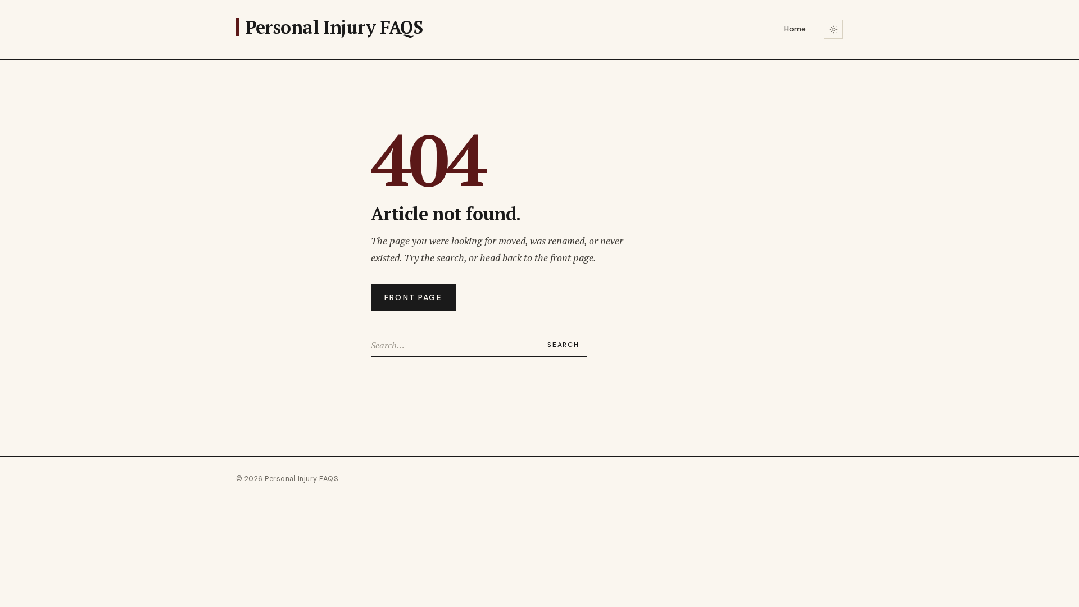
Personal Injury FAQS (334, 27)
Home (795, 29)
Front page (413, 297)
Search (563, 344)
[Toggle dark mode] (833, 29)
